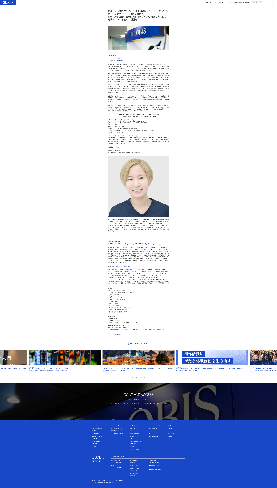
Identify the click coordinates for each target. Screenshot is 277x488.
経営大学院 (117, 58)
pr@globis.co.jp (118, 330)
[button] (138, 408)
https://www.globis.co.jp (123, 266)
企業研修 (111, 370)
